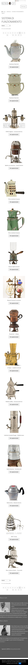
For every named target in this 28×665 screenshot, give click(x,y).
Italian (17, 0)
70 (12, 35)
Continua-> (25, 617)
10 (7, 35)
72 (18, 35)
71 (15, 35)
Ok (19, 663)
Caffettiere (9, 11)
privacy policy (13, 649)
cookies (18, 649)
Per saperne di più (14, 67)
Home (4, 11)
